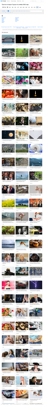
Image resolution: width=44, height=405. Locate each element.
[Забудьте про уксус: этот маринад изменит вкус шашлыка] (22, 369)
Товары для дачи (24, 27)
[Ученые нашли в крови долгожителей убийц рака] (22, 68)
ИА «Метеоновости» (40, 404)
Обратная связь (32, 404)
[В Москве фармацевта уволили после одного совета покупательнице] (35, 328)
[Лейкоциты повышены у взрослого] (8, 259)
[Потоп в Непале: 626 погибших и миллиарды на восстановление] (22, 164)
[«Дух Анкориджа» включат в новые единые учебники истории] (8, 191)
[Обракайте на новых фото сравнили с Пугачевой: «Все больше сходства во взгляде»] (22, 232)
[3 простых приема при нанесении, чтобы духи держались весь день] (8, 341)
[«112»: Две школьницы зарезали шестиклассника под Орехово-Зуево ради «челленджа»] (22, 41)
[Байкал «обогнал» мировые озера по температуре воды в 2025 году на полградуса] (8, 246)
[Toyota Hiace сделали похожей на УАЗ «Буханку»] (22, 273)
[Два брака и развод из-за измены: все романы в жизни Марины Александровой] (35, 82)
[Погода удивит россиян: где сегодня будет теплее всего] (22, 205)
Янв (10, 7)
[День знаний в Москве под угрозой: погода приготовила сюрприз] (22, 123)
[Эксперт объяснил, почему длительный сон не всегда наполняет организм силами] (8, 382)
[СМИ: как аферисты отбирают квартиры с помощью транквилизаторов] (35, 218)
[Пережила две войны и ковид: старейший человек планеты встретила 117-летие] (22, 259)
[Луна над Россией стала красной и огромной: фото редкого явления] (8, 136)
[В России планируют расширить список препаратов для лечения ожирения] (35, 341)
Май (21, 7)
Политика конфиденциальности (17, 404)
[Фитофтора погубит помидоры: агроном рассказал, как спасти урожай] (8, 95)
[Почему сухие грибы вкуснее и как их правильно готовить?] (22, 328)
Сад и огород (19, 27)
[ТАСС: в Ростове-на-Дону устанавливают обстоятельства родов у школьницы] (8, 68)
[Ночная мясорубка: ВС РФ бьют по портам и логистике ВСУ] (35, 177)
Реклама (7, 404)
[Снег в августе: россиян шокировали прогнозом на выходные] (8, 150)
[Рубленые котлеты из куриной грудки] (8, 314)
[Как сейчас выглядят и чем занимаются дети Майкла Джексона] (35, 205)
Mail (1, 404)
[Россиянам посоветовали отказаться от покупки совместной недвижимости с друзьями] (8, 369)
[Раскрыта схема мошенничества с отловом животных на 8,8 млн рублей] (35, 123)
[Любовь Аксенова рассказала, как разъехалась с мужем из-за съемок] (8, 287)
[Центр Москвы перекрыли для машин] (35, 355)
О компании (4, 404)
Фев (12, 7)
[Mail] (1, 1)
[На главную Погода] (4, 1)
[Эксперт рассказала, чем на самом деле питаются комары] (22, 246)
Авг (29, 7)
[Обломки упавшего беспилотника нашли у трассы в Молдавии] (35, 41)
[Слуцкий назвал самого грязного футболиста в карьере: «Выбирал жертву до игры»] (22, 355)
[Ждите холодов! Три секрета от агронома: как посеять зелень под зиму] (8, 232)
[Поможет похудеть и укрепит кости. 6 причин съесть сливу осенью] (22, 82)
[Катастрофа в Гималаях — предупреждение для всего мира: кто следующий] (8, 54)
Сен (32, 7)
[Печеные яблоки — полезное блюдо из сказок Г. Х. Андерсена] (35, 246)
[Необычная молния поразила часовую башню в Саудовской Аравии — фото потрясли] (35, 287)
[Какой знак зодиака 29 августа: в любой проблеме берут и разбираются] (35, 382)
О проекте (11, 404)
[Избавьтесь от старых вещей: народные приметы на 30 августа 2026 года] (8, 164)
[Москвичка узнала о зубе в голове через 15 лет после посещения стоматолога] (22, 300)
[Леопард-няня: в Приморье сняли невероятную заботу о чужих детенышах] (22, 54)
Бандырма (17, 17)
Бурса (3, 22)
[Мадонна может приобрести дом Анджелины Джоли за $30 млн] (35, 369)
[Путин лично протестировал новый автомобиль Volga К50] (8, 396)
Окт (34, 7)
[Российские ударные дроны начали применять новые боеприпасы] (22, 191)
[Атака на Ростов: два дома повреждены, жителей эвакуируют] (8, 273)
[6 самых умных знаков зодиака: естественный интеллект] (22, 341)
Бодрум (3, 21)
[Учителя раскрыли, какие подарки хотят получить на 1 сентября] (22, 218)
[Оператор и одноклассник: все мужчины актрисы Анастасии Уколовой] (22, 382)
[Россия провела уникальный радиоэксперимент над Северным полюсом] (22, 177)
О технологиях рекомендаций (25, 404)
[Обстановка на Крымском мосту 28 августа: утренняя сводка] (8, 41)
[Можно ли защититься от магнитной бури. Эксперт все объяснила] (22, 314)
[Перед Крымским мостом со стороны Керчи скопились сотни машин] (8, 218)
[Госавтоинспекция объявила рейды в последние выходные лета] (35, 314)
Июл (26, 7)
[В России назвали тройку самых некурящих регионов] (35, 396)
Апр (18, 7)
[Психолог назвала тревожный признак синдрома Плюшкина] (22, 109)
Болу (16, 21)
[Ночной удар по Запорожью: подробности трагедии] (35, 232)
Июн (23, 7)
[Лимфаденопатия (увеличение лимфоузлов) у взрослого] (8, 355)
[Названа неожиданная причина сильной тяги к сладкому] (8, 82)
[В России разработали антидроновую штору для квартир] (35, 136)
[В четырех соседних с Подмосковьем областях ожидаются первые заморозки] (8, 123)
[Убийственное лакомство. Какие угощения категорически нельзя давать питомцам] (22, 95)
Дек (40, 7)
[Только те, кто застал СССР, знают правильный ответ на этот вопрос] (35, 273)
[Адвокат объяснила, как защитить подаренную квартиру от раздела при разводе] (35, 191)
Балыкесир (4, 17)
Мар (15, 7)
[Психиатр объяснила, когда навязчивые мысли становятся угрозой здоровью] (8, 300)
